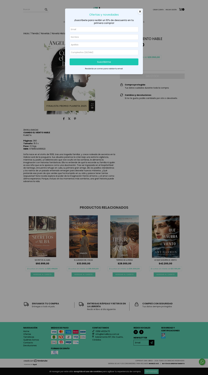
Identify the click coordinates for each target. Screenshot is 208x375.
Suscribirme (104, 62)
